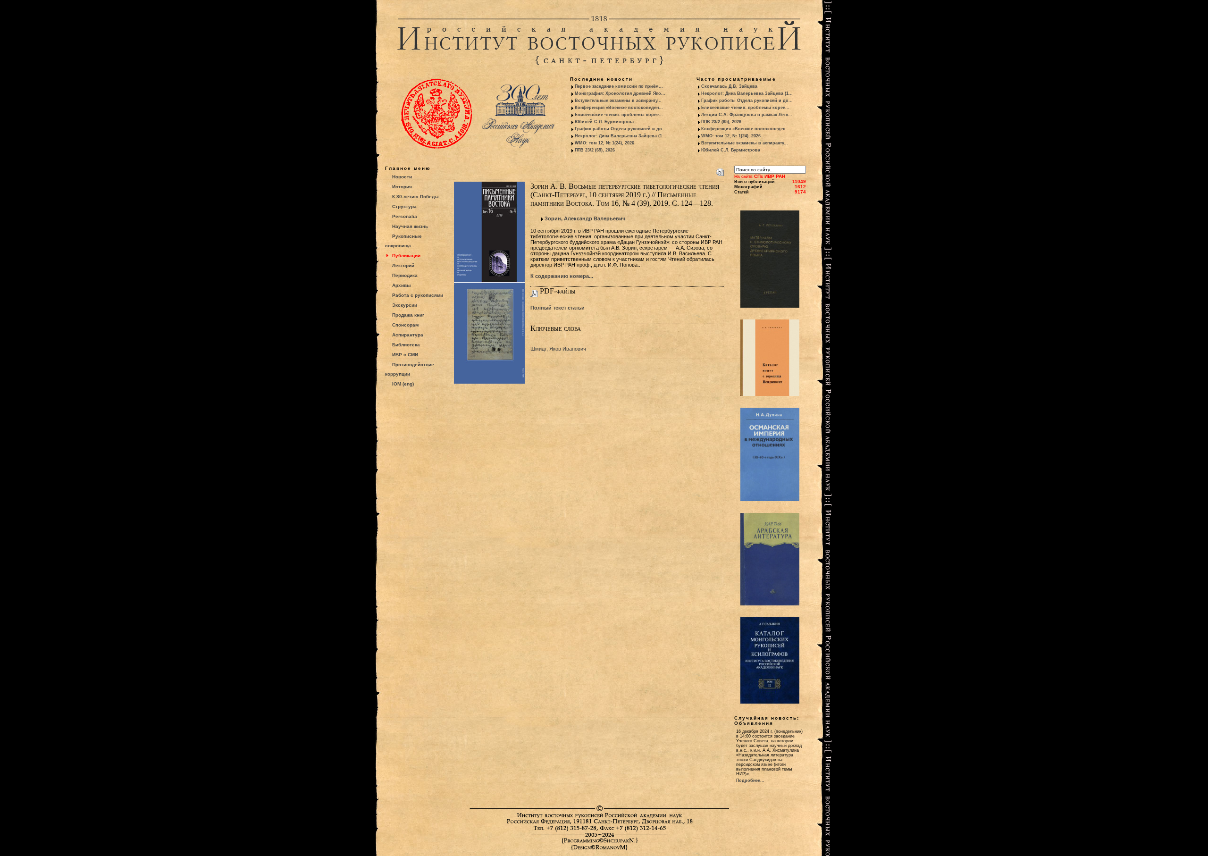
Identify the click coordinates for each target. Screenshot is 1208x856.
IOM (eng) (403, 383)
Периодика (405, 275)
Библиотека (406, 344)
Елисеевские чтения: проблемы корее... (619, 114)
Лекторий (403, 265)
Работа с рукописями (417, 295)
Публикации (406, 255)
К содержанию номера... (561, 276)
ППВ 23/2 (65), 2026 (595, 150)
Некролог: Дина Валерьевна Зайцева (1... (620, 136)
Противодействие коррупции (409, 369)
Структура (404, 206)
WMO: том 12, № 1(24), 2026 (604, 143)
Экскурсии (404, 305)
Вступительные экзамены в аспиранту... (618, 100)
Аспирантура (407, 334)
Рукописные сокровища (403, 241)
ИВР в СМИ (405, 354)
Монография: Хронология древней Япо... (620, 93)
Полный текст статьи (557, 308)
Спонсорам (405, 324)
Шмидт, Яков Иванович (558, 349)
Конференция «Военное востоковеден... (619, 107)
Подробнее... (750, 780)
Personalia (404, 216)
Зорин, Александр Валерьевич (585, 218)
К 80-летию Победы (415, 196)
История (402, 186)
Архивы (401, 285)
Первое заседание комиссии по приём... (619, 86)
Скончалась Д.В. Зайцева (729, 86)
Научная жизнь (410, 226)
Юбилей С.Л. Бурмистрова (604, 121)
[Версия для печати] (720, 170)
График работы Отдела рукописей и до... (620, 128)
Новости (402, 176)
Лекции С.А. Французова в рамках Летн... (746, 114)
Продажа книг (408, 315)
